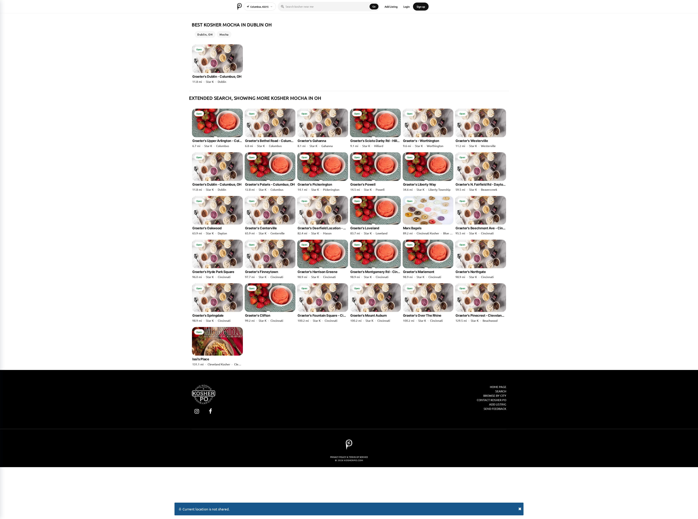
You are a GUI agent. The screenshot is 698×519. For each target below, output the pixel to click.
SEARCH (500, 391)
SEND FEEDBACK (495, 408)
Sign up (421, 6)
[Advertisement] (349, 492)
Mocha (224, 34)
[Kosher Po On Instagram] (197, 411)
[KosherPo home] (239, 7)
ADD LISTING (497, 404)
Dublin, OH (205, 34)
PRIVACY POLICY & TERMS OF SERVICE (349, 456)
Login (406, 6)
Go (374, 6)
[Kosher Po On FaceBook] (210, 411)
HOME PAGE (498, 387)
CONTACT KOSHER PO (491, 400)
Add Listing (391, 6)
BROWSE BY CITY (494, 395)
